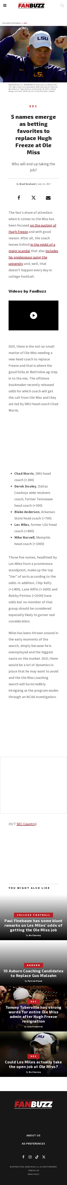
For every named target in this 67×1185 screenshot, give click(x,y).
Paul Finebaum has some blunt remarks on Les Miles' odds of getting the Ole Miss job (33, 925)
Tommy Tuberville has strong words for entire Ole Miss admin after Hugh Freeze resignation (34, 1014)
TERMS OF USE (33, 1170)
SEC (25, 23)
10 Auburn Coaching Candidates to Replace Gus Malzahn (33, 973)
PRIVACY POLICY (33, 1174)
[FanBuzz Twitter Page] (43, 1157)
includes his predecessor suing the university (33, 257)
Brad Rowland (27, 184)
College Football (11, 23)
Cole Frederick (35, 1026)
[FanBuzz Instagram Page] (30, 1157)
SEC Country (26, 824)
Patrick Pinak (35, 981)
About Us (33, 1135)
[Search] (62, 5)
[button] (4, 5)
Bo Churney (35, 935)
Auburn (33, 965)
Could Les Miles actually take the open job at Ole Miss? (33, 1064)
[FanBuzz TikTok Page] (37, 1157)
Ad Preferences (33, 1143)
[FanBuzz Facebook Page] (23, 1157)
